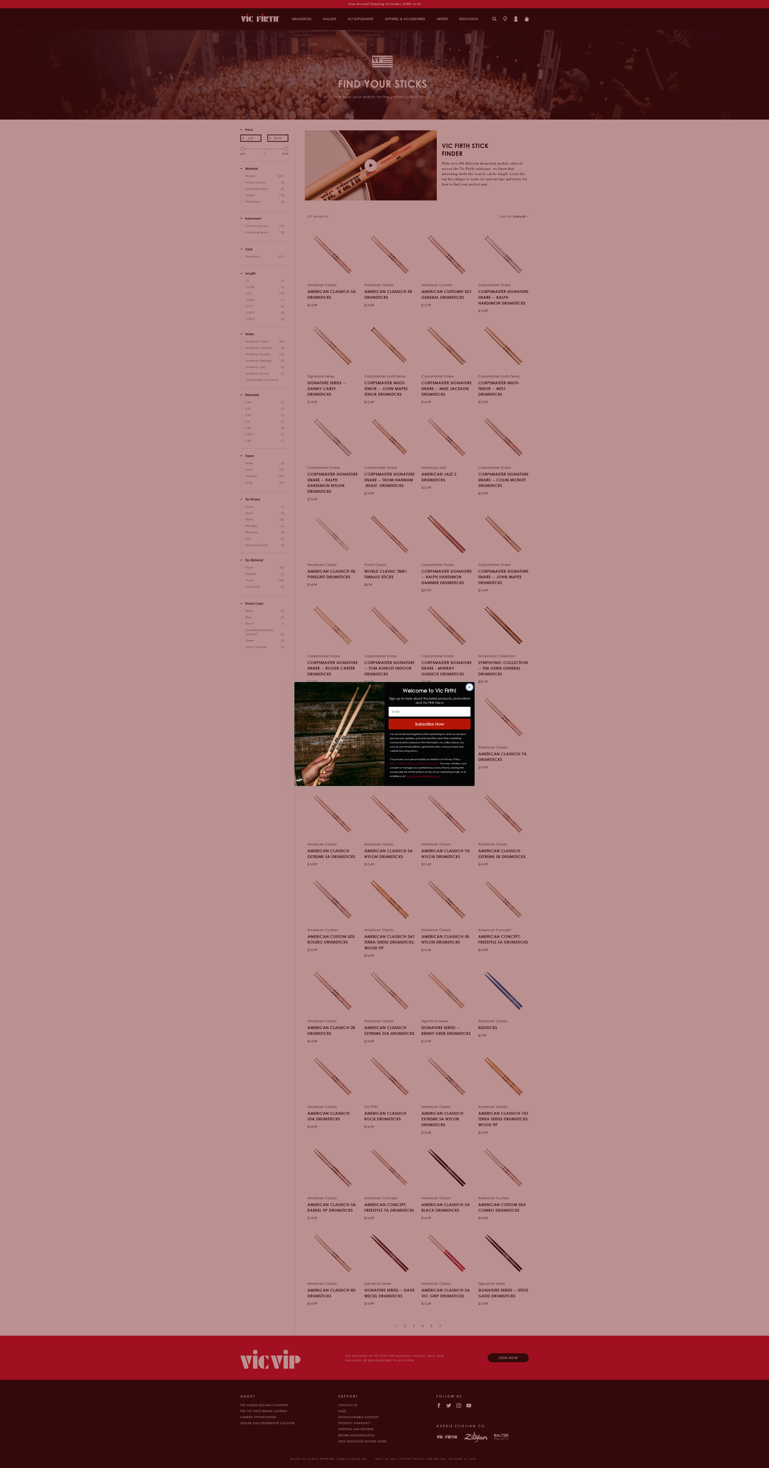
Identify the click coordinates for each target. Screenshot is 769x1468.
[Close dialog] (469, 687)
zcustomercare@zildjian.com (423, 776)
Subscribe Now (429, 724)
